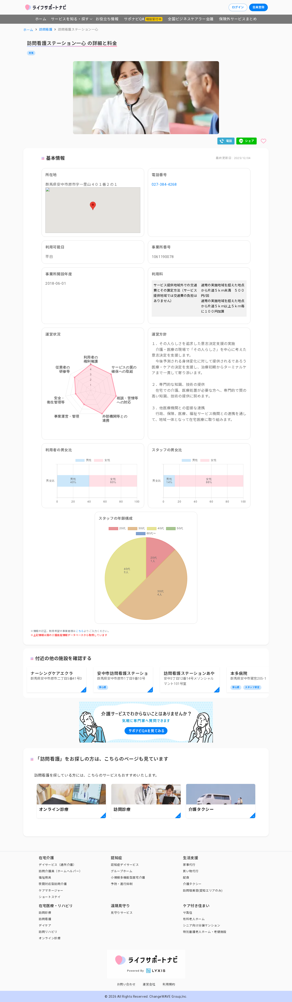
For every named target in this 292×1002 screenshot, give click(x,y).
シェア (249, 141)
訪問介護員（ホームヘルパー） (60, 871)
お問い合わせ (126, 984)
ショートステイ (49, 897)
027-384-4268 (164, 184)
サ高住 (187, 912)
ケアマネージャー (51, 890)
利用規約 (169, 984)
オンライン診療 (49, 938)
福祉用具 (45, 877)
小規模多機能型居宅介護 (128, 877)
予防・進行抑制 (122, 884)
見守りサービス (122, 912)
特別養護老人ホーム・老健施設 (205, 932)
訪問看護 (45, 919)
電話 (229, 141)
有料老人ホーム (194, 919)
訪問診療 (45, 912)
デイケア (45, 925)
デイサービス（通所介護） (57, 864)
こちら (80, 631)
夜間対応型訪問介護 (53, 884)
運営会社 (149, 984)
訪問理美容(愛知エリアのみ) (203, 890)
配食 (186, 877)
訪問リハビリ (48, 932)
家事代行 (189, 864)
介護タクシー (192, 884)
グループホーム (121, 871)
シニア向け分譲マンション (201, 925)
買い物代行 (190, 871)
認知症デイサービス (125, 864)
